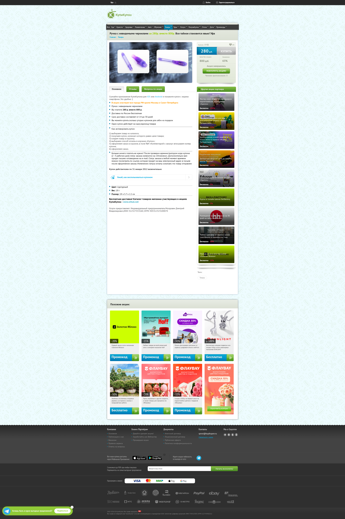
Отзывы (133, 89)
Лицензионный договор (175, 437)
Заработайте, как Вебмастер (145, 437)
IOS (149, 96)
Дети (212, 27)
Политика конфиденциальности (178, 443)
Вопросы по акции (153, 89)
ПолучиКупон (195, 27)
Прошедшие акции (141, 440)
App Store (139, 458)
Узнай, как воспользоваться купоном (135, 177)
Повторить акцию (216, 70)
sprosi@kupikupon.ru (208, 433)
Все (108, 27)
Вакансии (112, 440)
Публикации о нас (116, 437)
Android (159, 96)
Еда (113, 27)
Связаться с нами (206, 437)
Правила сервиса (115, 443)
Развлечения (140, 27)
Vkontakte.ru (228, 434)
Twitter (232, 434)
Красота (120, 27)
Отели (205, 27)
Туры (176, 27)
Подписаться (62, 511)
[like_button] (230, 45)
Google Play (155, 458)
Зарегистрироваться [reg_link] (226, 2)
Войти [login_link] (208, 2)
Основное (116, 89)
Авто (150, 27)
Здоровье (129, 27)
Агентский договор (173, 433)
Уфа (112, 2)
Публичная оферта (173, 440)
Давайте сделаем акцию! (143, 433)
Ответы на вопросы (116, 446)
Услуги (183, 27)
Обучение (158, 27)
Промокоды (221, 27)
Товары (168, 27)
